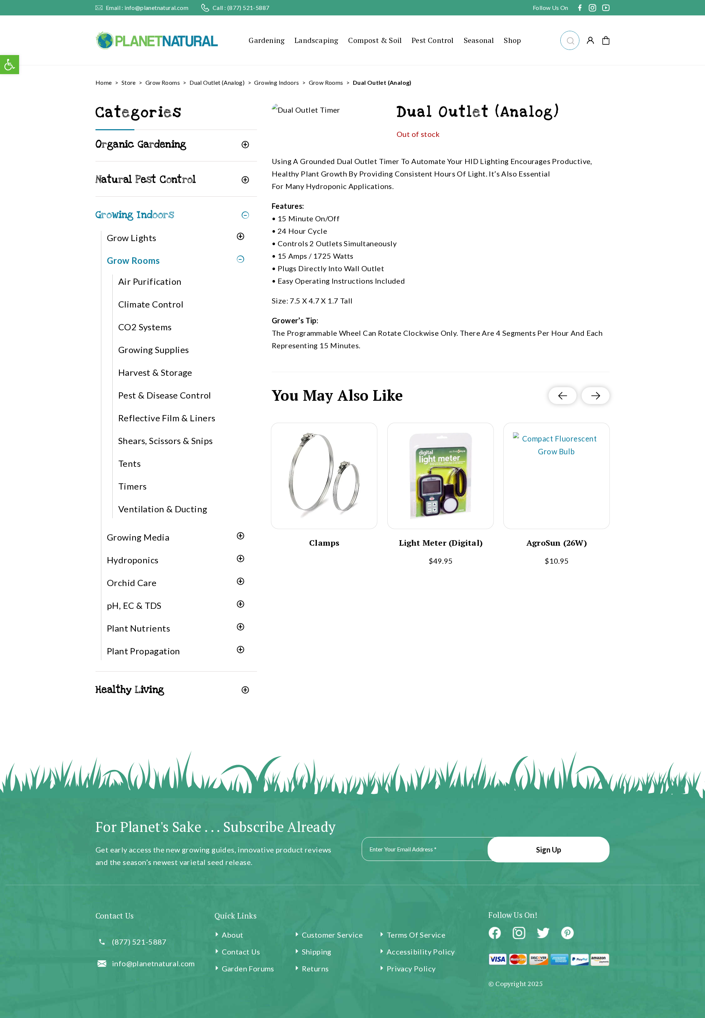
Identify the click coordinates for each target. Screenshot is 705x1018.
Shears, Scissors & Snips (165, 440)
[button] (569, 39)
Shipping (317, 951)
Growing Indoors (276, 82)
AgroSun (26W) (557, 542)
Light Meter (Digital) (440, 542)
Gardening (267, 40)
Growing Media (138, 537)
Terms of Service (416, 934)
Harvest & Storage (155, 372)
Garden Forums (248, 968)
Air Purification (149, 281)
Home (103, 82)
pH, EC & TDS (134, 605)
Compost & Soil (375, 40)
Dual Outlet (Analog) (217, 82)
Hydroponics (132, 560)
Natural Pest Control (145, 179)
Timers (132, 486)
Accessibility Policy (421, 951)
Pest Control (432, 40)
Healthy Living (129, 689)
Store (129, 82)
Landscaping (316, 40)
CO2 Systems (144, 326)
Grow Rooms (162, 82)
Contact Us (241, 951)
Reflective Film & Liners (167, 417)
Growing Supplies (153, 349)
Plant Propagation (143, 651)
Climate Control (150, 304)
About (232, 934)
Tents (129, 463)
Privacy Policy (411, 968)
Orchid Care (131, 582)
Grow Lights (131, 237)
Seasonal (479, 40)
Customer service (332, 934)
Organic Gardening (141, 144)
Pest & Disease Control (164, 395)
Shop (512, 40)
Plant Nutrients (138, 628)
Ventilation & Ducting (162, 508)
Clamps (324, 542)
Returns (315, 968)
